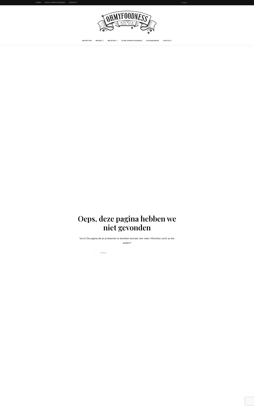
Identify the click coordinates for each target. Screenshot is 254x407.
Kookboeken (152, 41)
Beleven (112, 41)
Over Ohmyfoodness (54, 3)
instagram (206, 2)
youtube (217, 2)
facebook (201, 2)
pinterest (212, 2)
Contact (73, 3)
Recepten (87, 41)
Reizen (99, 41)
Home (38, 3)
